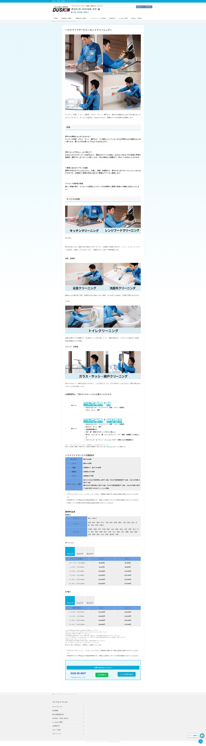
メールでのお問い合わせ (126, 674)
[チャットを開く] (202, 735)
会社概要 (55, 710)
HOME (56, 18)
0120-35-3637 (78, 673)
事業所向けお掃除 (81, 18)
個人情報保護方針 (58, 714)
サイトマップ (56, 733)
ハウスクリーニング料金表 (98, 18)
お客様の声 (112, 18)
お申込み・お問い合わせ (60, 718)
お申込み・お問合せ (136, 18)
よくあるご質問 (123, 18)
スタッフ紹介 (56, 730)
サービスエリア (111, 446)
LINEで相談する (102, 675)
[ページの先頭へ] (200, 741)
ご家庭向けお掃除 (66, 18)
